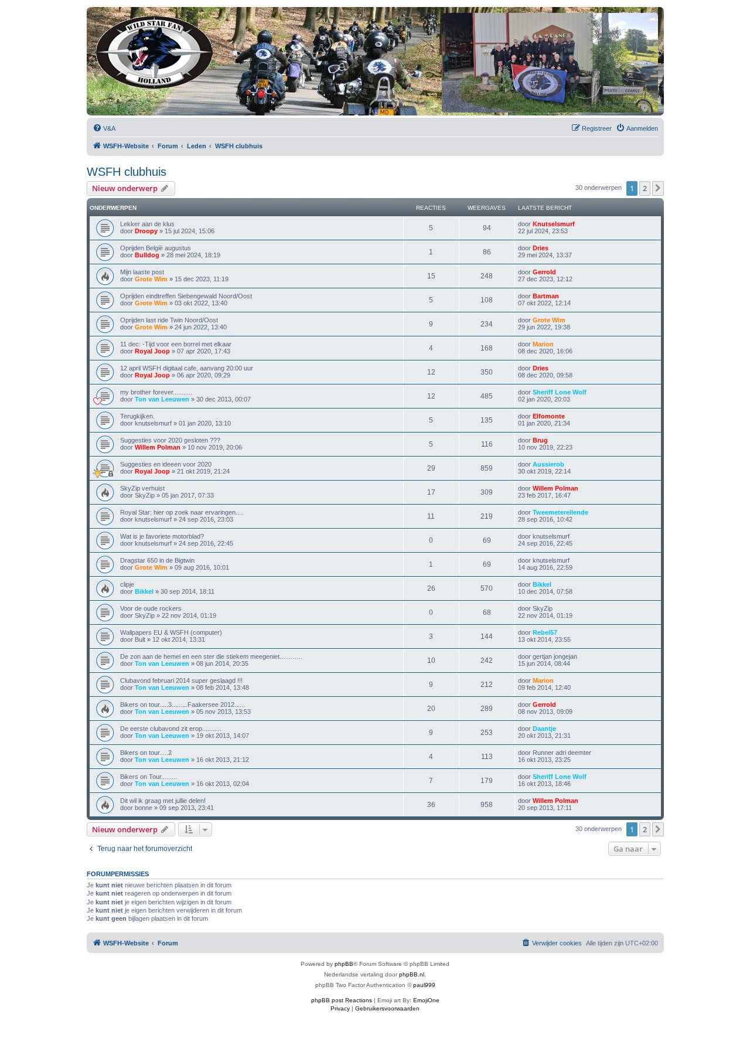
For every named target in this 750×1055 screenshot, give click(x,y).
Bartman (546, 296)
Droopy (146, 230)
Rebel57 (545, 632)
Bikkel (144, 591)
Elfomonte (549, 416)
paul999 (424, 985)
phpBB (344, 964)
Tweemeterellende (560, 512)
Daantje (544, 728)
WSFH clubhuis (126, 171)
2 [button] (645, 188)
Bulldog (147, 254)
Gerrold (544, 271)
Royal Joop (152, 351)
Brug (540, 440)
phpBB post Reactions (341, 1000)
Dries (540, 247)
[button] (658, 188)
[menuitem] (104, 128)
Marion (543, 344)
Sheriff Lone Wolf (560, 392)
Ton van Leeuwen (162, 399)
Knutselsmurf (554, 223)
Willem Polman (157, 447)
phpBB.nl (411, 974)
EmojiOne (426, 1000)
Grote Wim (151, 279)
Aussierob (548, 464)
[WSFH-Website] (155, 50)
